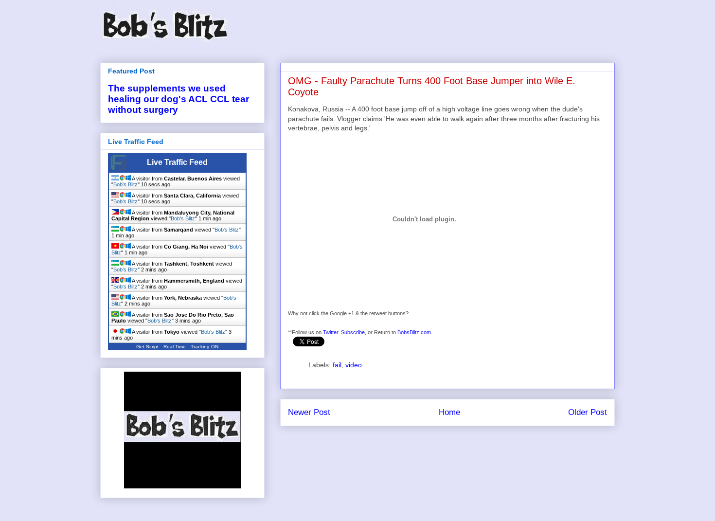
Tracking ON (204, 346)
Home (449, 412)
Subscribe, (353, 332)
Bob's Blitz (125, 184)
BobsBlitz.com (414, 332)
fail (337, 365)
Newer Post (309, 412)
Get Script (147, 346)
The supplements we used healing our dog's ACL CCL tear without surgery (178, 99)
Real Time (174, 346)
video (353, 365)
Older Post (587, 412)
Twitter (330, 332)
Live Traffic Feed (177, 162)
